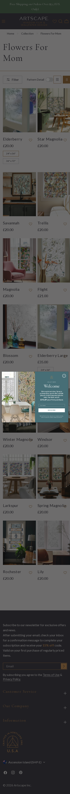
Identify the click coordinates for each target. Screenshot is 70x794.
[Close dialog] (64, 375)
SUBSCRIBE (52, 410)
